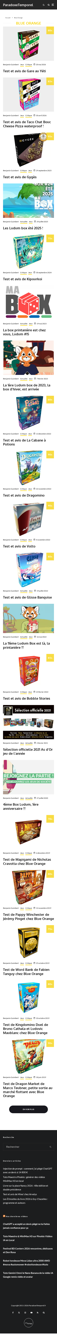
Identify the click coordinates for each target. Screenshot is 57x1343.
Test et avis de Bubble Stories (26, 698)
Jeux (22, 64)
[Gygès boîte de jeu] (28, 150)
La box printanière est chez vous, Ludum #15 (24, 332)
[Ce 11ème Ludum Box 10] (28, 618)
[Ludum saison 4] (28, 777)
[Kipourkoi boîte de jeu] (28, 252)
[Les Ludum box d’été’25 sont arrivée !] (28, 200)
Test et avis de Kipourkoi (22, 279)
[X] (19, 1312)
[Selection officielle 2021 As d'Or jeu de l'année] (28, 722)
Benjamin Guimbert (11, 64)
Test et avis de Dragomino (24, 495)
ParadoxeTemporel (18, 4)
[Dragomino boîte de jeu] (28, 468)
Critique (28, 64)
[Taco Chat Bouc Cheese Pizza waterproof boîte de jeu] (28, 94)
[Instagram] (25, 1312)
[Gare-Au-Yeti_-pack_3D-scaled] (28, 44)
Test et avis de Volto (19, 546)
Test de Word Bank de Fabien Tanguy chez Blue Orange (26, 971)
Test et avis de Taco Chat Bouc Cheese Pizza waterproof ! (27, 124)
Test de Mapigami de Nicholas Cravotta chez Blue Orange (27, 861)
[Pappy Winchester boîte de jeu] (28, 887)
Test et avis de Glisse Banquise (27, 597)
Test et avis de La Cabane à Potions (24, 442)
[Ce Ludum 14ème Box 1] (28, 358)
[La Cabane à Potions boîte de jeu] (28, 413)
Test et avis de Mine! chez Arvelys (20, 1194)
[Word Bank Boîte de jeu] (28, 942)
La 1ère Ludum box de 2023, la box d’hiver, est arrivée (26, 387)
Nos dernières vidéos (17, 1216)
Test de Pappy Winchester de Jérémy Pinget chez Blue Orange (28, 916)
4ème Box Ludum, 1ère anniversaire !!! (20, 806)
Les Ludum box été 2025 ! (23, 228)
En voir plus (28, 1109)
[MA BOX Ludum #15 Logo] (28, 302)
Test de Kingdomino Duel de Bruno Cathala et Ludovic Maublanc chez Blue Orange (25, 1029)
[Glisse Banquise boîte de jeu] (28, 570)
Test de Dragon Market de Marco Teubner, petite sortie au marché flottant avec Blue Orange (27, 1090)
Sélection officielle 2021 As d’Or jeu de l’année (28, 751)
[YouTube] (31, 1312)
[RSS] (38, 1312)
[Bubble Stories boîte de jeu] (28, 671)
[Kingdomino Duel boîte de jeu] (28, 997)
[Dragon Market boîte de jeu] (28, 1056)
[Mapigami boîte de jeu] (28, 832)
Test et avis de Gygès (20, 177)
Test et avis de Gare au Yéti (24, 71)
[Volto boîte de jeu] (28, 519)
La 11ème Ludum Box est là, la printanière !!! (26, 645)
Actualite (23, 221)
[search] (50, 1146)
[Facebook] (13, 1312)
